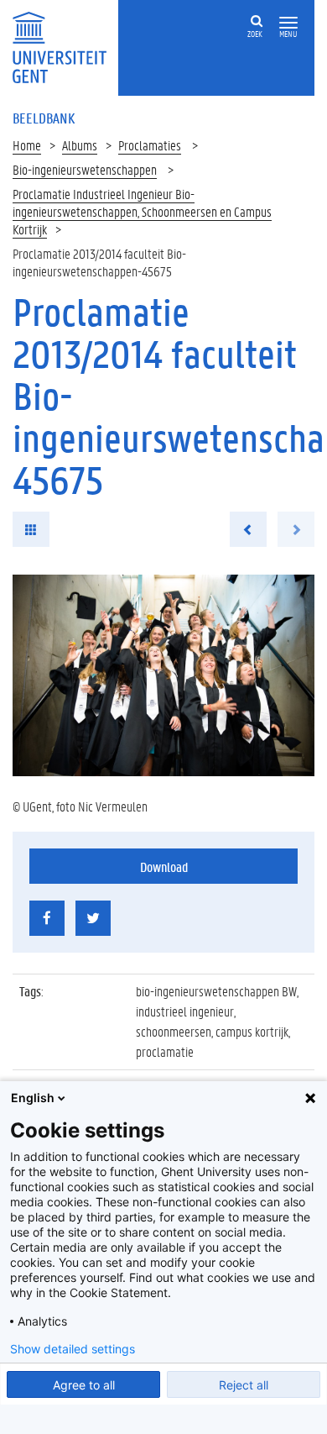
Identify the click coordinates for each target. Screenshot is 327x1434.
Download (164, 866)
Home (27, 145)
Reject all (243, 1385)
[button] (288, 23)
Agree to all (84, 1385)
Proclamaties (149, 145)
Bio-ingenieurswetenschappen (85, 169)
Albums (79, 145)
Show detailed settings (72, 1349)
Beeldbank (44, 117)
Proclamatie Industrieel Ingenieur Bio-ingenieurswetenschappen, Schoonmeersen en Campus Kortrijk (142, 211)
